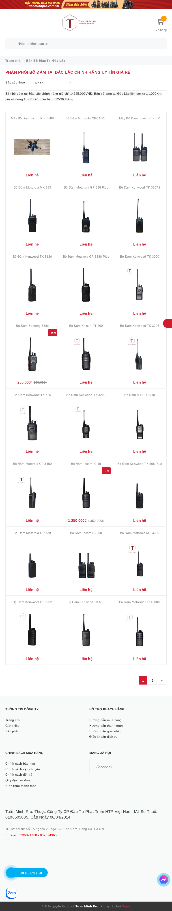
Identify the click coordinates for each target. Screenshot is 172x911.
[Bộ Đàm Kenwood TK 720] (32, 423)
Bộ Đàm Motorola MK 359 (32, 187)
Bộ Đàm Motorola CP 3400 (32, 463)
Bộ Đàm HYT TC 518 (139, 395)
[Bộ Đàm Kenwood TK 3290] (86, 423)
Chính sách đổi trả (18, 774)
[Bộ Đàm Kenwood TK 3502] (32, 630)
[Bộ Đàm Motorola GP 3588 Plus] (86, 285)
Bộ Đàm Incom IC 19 (86, 463)
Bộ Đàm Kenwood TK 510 (86, 602)
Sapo (126, 906)
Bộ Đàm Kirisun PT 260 (86, 325)
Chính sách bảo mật (20, 763)
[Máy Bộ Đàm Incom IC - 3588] (32, 146)
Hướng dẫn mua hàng (105, 720)
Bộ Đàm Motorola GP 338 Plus (86, 187)
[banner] (86, 4)
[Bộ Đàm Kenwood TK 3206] (139, 354)
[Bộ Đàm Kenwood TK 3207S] (139, 216)
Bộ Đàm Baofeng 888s (32, 325)
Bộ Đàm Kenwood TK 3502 (32, 602)
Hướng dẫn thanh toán (106, 725)
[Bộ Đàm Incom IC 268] (86, 561)
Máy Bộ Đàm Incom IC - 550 (139, 118)
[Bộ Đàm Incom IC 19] (86, 492)
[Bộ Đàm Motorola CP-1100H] (86, 146)
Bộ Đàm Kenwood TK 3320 (32, 256)
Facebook (104, 766)
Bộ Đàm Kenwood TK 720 (32, 395)
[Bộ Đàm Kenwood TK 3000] (139, 285)
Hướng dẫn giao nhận (105, 731)
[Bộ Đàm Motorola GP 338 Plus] (86, 216)
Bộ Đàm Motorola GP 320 (32, 533)
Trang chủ (12, 720)
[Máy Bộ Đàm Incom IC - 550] (139, 146)
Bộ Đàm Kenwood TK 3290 (85, 395)
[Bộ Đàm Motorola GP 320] (32, 561)
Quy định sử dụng (18, 780)
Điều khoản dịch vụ (103, 736)
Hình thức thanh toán (21, 786)
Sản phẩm (12, 731)
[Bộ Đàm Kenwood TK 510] (86, 630)
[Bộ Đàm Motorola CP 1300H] (139, 630)
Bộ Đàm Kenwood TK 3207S (139, 187)
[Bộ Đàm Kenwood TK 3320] (32, 285)
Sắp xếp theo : (16, 82)
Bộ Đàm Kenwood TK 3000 (139, 256)
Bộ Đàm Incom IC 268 (86, 533)
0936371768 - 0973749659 (39, 835)
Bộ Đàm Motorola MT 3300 (139, 533)
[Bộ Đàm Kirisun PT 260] (86, 354)
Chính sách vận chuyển (22, 769)
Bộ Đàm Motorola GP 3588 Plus (86, 256)
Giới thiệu (12, 725)
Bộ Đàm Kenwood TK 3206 (139, 325)
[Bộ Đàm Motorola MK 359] (32, 216)
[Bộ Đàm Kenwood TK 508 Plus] (139, 492)
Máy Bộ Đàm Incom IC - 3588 (32, 118)
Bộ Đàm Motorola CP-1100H (85, 118)
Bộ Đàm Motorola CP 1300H (139, 602)
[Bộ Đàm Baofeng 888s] (32, 354)
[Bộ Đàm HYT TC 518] (139, 423)
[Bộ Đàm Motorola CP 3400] (32, 492)
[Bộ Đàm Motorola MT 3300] (139, 561)
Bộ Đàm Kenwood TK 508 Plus (139, 463)
